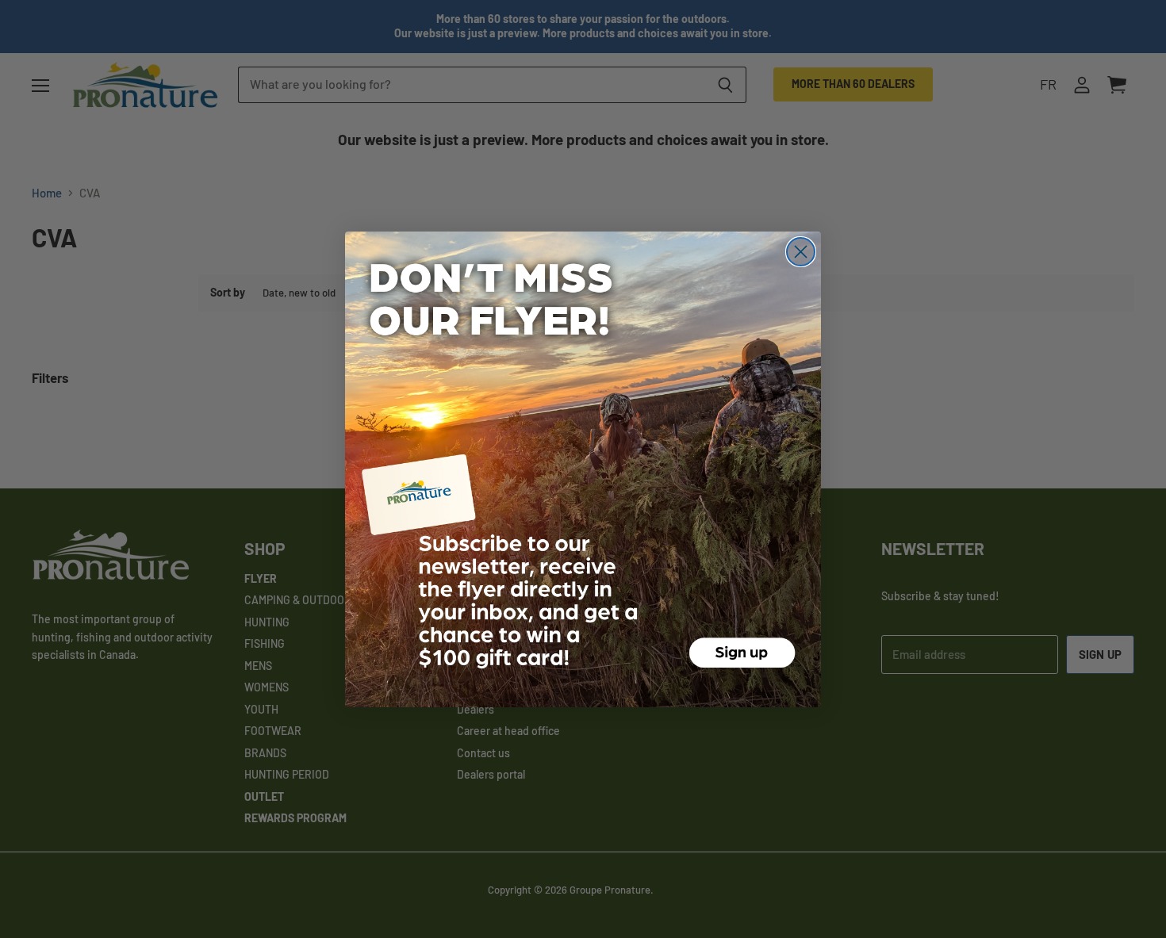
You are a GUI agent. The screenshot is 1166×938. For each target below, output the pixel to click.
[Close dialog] (801, 252)
